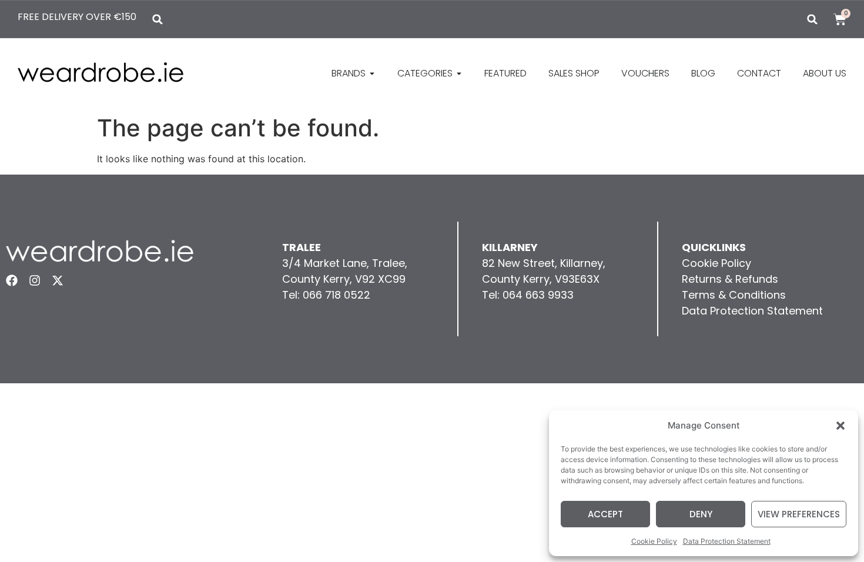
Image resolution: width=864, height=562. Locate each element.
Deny (700, 514)
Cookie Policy (654, 541)
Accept (605, 514)
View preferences (799, 514)
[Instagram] (35, 280)
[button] (840, 425)
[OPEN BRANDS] (372, 73)
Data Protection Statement (727, 541)
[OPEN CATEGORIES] (459, 73)
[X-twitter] (57, 280)
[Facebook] (12, 280)
